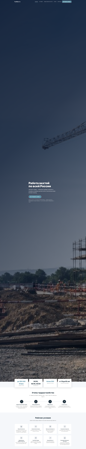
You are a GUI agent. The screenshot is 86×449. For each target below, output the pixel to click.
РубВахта (17, 1)
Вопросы (59, 1)
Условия (41, 1)
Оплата (36, 1)
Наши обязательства (48, 1)
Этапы (55, 1)
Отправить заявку (36, 196)
